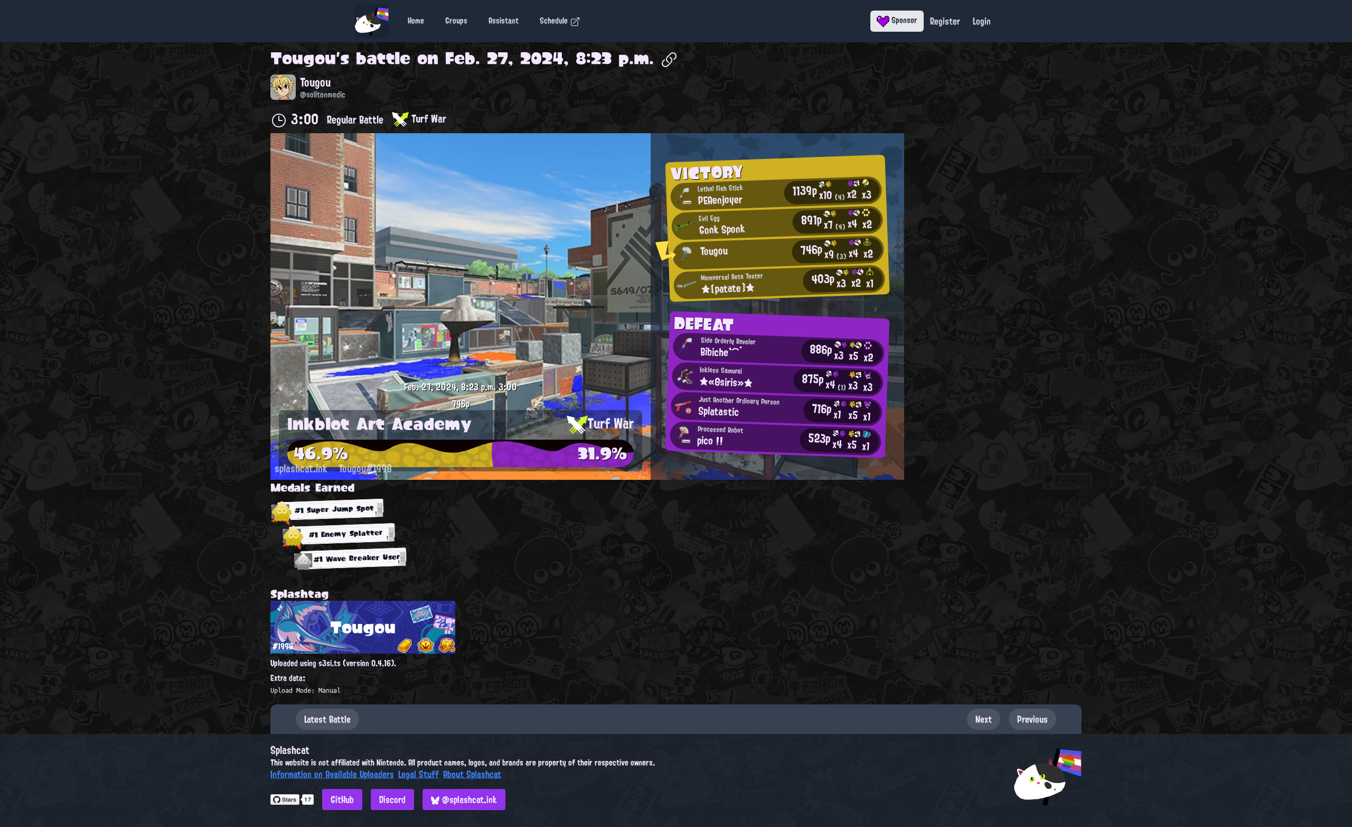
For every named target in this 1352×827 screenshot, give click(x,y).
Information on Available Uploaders (332, 774)
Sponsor (903, 20)
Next (983, 719)
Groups (456, 20)
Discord (392, 799)
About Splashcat (472, 774)
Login (982, 21)
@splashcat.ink (468, 799)
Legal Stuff (418, 774)
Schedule (555, 20)
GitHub (342, 799)
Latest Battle (327, 719)
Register (945, 21)
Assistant (504, 20)
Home (416, 20)
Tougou (303, 58)
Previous (1032, 719)
